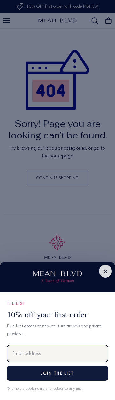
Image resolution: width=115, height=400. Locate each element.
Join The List (57, 373)
